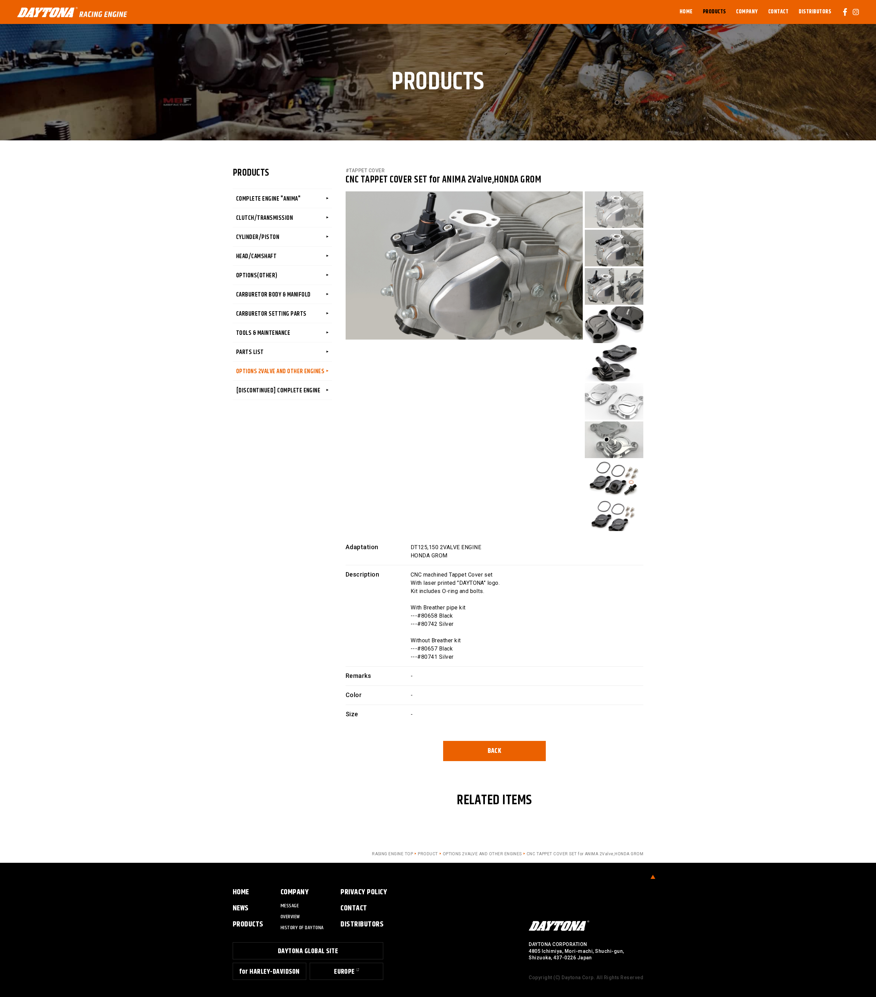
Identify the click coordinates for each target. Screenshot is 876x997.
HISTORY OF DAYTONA (302, 927)
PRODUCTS (248, 924)
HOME (241, 892)
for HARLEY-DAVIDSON (269, 972)
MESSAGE (290, 905)
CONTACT (353, 908)
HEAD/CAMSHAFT (256, 256)
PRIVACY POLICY (363, 892)
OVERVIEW (290, 916)
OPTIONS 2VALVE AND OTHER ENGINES (280, 371)
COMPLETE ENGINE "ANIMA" (268, 199)
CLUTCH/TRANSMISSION (264, 218)
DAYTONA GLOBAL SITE (308, 951)
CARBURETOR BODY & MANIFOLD (273, 295)
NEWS (241, 908)
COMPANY (295, 892)
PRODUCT (428, 853)
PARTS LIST (250, 352)
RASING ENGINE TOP (392, 853)
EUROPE (344, 972)
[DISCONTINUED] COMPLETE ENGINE (278, 390)
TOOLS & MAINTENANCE (263, 333)
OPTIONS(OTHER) (257, 275)
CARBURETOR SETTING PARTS (271, 314)
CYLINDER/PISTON (257, 237)
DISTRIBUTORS (362, 924)
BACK (495, 751)
